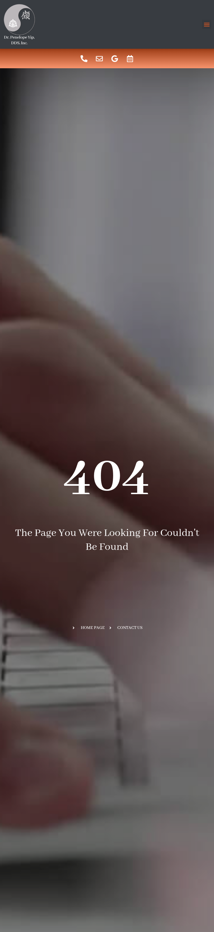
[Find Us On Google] (115, 58)
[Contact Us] (99, 58)
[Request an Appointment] (130, 58)
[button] (206, 24)
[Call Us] (84, 58)
